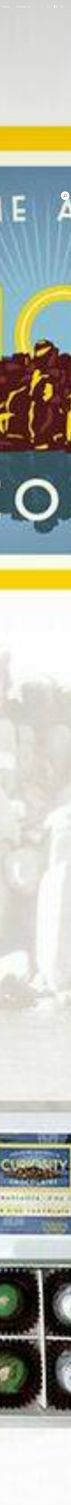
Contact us (23, 7)
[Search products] (65, 195)
